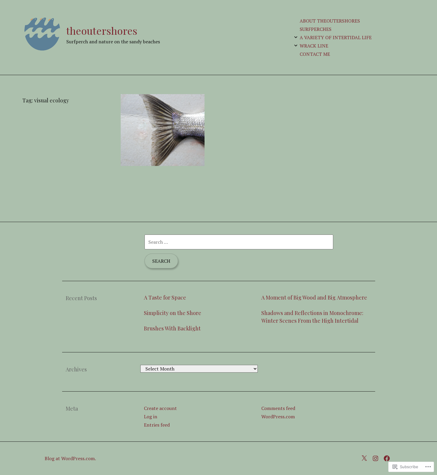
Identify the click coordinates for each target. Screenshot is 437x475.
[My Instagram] (377, 457)
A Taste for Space (165, 297)
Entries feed (157, 425)
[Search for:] (238, 242)
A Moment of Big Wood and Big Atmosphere (314, 297)
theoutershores (101, 30)
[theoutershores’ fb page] (388, 457)
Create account (160, 408)
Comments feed (278, 408)
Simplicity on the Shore (172, 312)
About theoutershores (330, 21)
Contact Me (315, 54)
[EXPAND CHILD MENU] (296, 37)
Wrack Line (314, 45)
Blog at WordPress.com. (70, 458)
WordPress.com (278, 416)
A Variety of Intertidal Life (336, 37)
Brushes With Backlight (172, 328)
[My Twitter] (366, 457)
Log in (150, 416)
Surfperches (315, 29)
